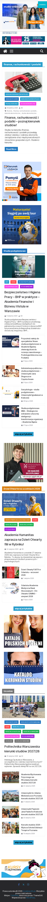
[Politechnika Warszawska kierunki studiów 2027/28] (23, 707)
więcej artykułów (23, 434)
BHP (6, 282)
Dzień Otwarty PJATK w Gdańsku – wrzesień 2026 (31, 572)
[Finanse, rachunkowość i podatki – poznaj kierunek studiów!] (23, 82)
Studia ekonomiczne (28, 104)
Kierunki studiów (12, 99)
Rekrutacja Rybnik (26, 524)
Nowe (13, 282)
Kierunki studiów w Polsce (30, 99)
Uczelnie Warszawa (22, 741)
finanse (9, 111)
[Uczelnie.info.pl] (5, 51)
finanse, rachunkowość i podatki (24, 111)
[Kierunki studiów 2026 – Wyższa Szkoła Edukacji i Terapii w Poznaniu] (10, 829)
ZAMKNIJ (42, 5)
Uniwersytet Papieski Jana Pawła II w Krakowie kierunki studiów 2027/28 (32, 812)
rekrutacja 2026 (10, 524)
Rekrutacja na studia (12, 731)
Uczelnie (8, 741)
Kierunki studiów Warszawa (30, 722)
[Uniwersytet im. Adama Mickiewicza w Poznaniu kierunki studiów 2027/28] (10, 797)
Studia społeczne (11, 286)
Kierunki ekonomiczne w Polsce (17, 94)
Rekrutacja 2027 (18, 727)
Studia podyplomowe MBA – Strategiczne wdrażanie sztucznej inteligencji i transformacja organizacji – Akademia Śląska (32, 415)
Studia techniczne (12, 736)
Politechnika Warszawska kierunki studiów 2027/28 (22, 749)
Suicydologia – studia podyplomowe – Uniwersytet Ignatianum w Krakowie (32, 393)
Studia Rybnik (10, 529)
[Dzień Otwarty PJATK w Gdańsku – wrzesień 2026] (10, 574)
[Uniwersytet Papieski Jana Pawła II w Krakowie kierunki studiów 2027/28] (10, 813)
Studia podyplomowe (26, 282)
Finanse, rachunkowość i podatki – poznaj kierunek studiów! (22, 121)
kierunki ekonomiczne (12, 113)
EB (21, 316)
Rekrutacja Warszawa (31, 731)
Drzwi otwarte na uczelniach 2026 (17, 520)
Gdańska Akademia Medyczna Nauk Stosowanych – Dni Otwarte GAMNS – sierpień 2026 (29, 590)
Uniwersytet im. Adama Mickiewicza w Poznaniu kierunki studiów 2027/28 (32, 796)
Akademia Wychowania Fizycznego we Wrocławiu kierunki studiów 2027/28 (31, 778)
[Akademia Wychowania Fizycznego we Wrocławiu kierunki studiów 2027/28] (10, 779)
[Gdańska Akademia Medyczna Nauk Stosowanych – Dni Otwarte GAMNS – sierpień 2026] (10, 592)
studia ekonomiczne (29, 113)
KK (22, 108)
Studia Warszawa (26, 286)
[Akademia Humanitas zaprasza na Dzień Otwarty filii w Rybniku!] (23, 504)
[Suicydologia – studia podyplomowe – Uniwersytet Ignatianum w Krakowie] (10, 395)
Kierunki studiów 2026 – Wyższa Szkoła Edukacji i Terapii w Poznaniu (31, 827)
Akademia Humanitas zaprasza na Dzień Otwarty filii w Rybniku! (23, 539)
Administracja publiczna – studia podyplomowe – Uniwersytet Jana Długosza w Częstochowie (32, 373)
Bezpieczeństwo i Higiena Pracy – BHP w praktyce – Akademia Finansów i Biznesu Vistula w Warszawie (22, 301)
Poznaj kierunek (11, 104)
